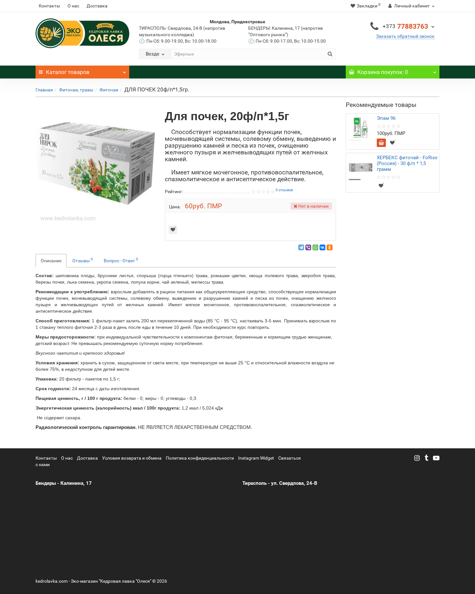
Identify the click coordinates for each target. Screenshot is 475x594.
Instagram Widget (256, 458)
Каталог (68, 72)
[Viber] (308, 247)
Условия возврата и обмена (132, 458)
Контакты (49, 5)
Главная (44, 89)
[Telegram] (301, 247)
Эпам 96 (386, 118)
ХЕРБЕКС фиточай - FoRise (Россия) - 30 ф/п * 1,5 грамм (407, 163)
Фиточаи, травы (76, 89)
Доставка (97, 5)
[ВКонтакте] (322, 247)
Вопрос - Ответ (121, 260)
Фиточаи (109, 89)
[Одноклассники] (329, 247)
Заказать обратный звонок (405, 36)
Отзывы (82, 260)
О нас (73, 5)
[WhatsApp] (315, 247)
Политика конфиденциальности (200, 458)
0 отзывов (284, 190)
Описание (51, 260)
